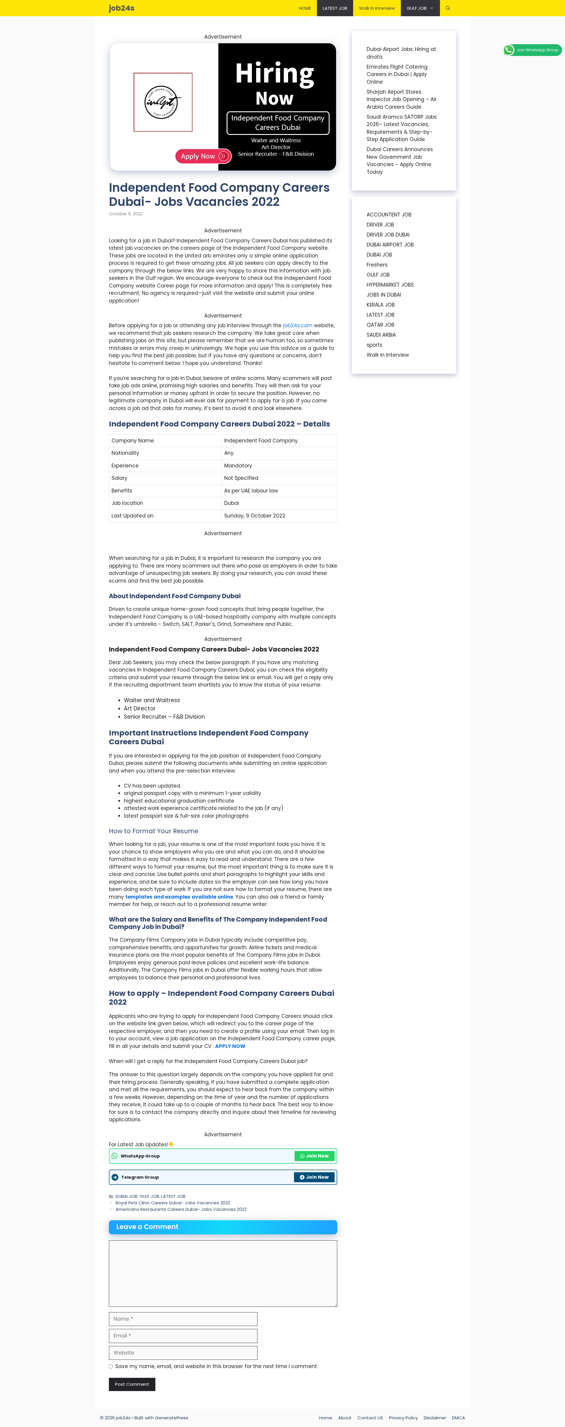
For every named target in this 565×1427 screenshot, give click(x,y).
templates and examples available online (179, 896)
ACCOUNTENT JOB (389, 214)
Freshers (377, 264)
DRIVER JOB (380, 224)
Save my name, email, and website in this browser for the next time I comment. (216, 1366)
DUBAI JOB (126, 1196)
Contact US (370, 1418)
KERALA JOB (381, 304)
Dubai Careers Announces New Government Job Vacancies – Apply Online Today (400, 161)
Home (325, 1418)
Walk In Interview (377, 8)
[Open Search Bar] (448, 8)
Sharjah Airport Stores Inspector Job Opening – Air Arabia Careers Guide (402, 99)
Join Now (317, 1155)
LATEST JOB (335, 8)
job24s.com (298, 325)
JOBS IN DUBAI (384, 294)
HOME (305, 8)
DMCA (458, 1418)
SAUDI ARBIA (381, 334)
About (345, 1418)
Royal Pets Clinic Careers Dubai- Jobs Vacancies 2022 (173, 1203)
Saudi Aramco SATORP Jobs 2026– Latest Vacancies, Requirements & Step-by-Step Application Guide (402, 128)
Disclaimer (435, 1418)
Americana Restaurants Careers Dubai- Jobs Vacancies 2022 (181, 1209)
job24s (121, 8)
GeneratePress (171, 1418)
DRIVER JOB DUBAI (388, 234)
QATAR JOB (380, 324)
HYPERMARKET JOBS (390, 284)
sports (374, 344)
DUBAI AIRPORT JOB (390, 244)
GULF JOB (417, 8)
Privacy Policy (403, 1418)
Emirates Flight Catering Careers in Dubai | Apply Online (397, 74)
